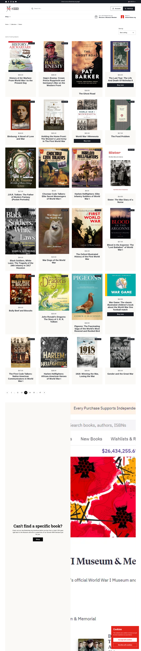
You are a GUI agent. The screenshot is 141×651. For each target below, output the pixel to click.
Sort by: (121, 28)
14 (30, 392)
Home (6, 24)
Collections (13, 24)
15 (34, 392)
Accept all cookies (125, 640)
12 (22, 392)
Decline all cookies (125, 645)
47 (40, 392)
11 (18, 392)
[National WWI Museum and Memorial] (12, 8)
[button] (129, 9)
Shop (38, 539)
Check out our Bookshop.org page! (70, 1)
